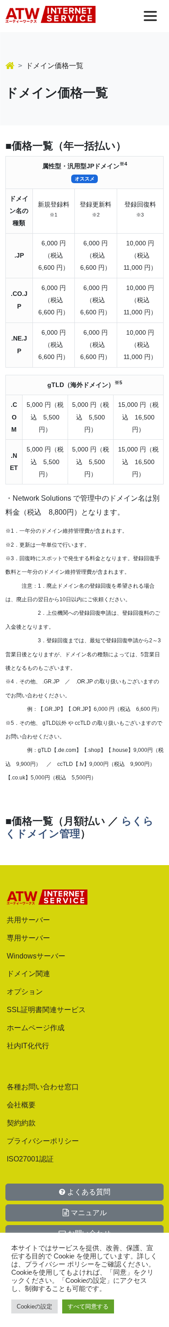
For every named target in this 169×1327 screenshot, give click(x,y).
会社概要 (21, 1105)
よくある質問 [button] (87, 1192)
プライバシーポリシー (43, 1141)
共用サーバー (28, 920)
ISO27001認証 (30, 1159)
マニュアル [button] (88, 1212)
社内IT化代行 (28, 1046)
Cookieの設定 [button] (34, 1306)
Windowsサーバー (36, 956)
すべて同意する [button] (88, 1306)
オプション (25, 991)
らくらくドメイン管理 (79, 827)
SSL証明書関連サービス (46, 1010)
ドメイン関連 (28, 973)
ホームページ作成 (35, 1028)
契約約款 (21, 1123)
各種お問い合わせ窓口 (43, 1087)
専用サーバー (28, 938)
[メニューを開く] (150, 16)
